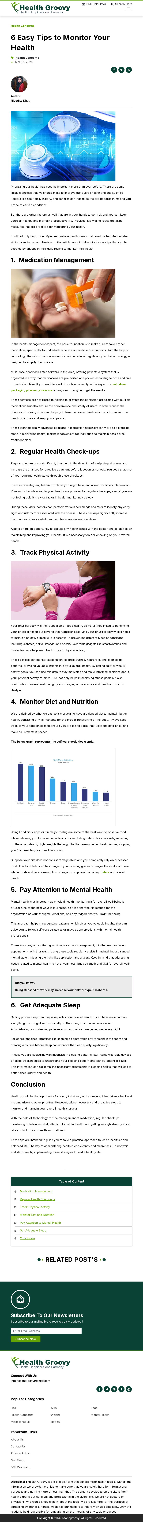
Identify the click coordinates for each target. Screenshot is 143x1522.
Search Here (123, 4)
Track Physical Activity (35, 1207)
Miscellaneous (20, 1421)
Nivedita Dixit (20, 100)
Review (55, 1421)
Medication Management (36, 1191)
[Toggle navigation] (128, 8)
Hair (13, 1408)
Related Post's (71, 1259)
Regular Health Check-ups (37, 1199)
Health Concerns (22, 25)
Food (94, 1408)
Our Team (17, 1460)
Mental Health (100, 1415)
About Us (17, 1439)
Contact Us (18, 1446)
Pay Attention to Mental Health (40, 1222)
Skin (54, 1408)
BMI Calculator (96, 4)
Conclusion (27, 1238)
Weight (55, 1415)
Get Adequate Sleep (33, 1230)
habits (105, 872)
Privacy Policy (20, 1453)
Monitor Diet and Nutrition (37, 1215)
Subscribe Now (25, 1339)
